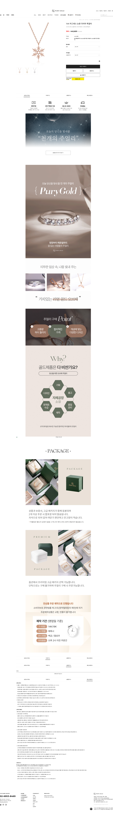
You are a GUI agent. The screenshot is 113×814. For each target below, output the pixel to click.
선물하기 (71, 15)
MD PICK (50, 15)
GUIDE (22, 799)
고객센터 (109, 10)
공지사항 (34, 797)
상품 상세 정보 (27, 95)
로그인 (97, 10)
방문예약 (34, 806)
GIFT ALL (86, 19)
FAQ (33, 804)
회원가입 (101, 10)
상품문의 (34, 800)
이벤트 (12, 15)
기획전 (7, 15)
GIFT (83, 19)
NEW (39, 15)
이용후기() (48, 95)
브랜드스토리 (35, 801)
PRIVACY (23, 800)
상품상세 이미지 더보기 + (58, 152)
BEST (44, 15)
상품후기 (34, 798)
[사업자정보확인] (106, 798)
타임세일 (79, 15)
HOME (80, 19)
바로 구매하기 (83, 66)
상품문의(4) (68, 95)
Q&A (34, 803)
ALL (35, 15)
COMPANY (23, 795)
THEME (56, 15)
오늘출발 (64, 15)
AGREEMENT (24, 797)
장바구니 (92, 71)
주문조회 (105, 10)
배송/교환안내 (89, 95)
